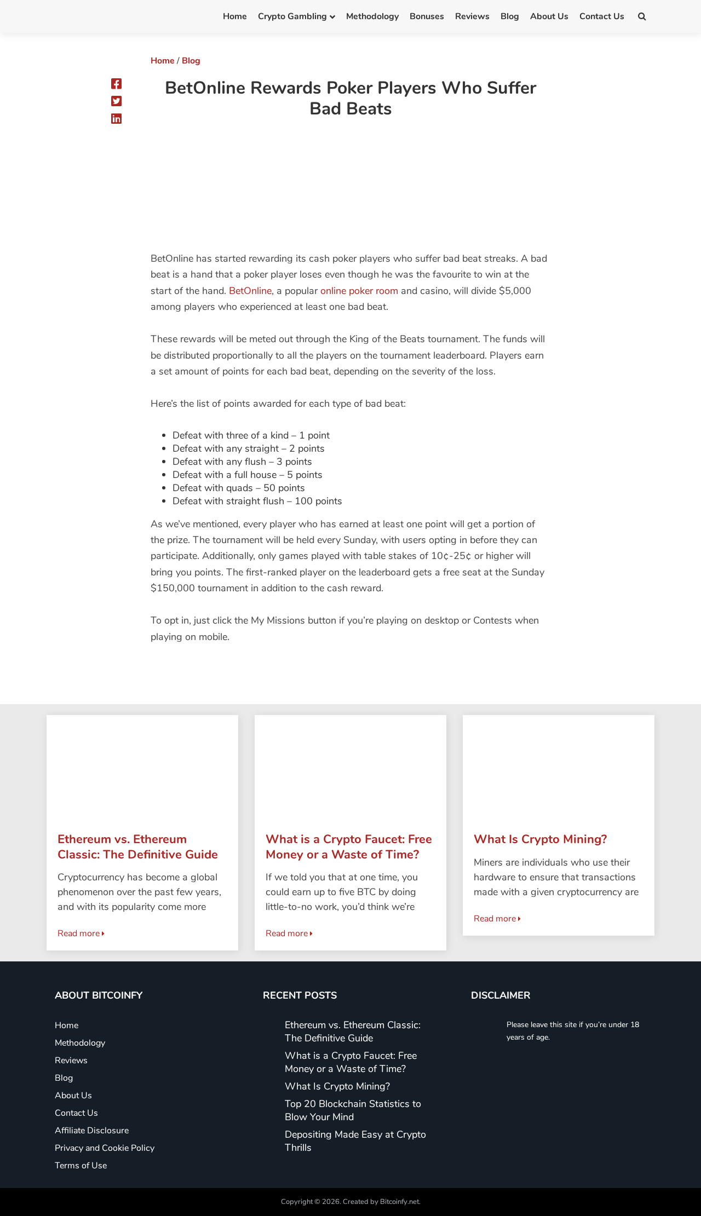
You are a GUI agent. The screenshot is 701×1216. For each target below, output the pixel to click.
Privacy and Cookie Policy (104, 1148)
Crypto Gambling (292, 16)
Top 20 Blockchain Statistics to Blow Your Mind (353, 1110)
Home (235, 16)
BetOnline (250, 290)
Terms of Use (81, 1166)
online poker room (359, 290)
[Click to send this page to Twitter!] (116, 101)
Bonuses (427, 16)
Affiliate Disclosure (92, 1131)
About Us (549, 16)
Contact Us (601, 16)
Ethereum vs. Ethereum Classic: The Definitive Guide (353, 1031)
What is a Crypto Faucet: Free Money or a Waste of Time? (351, 1062)
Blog (510, 16)
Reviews (472, 16)
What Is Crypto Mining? (337, 1086)
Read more (80, 933)
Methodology (372, 16)
